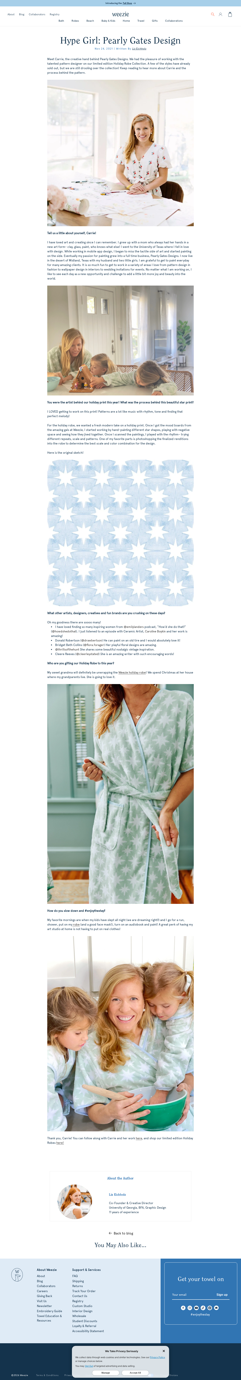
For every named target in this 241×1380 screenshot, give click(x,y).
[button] (213, 14)
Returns (77, 1286)
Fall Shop (127, 3)
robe (76, 924)
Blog (21, 14)
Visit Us (42, 1301)
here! (60, 1143)
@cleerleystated (87, 654)
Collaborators (37, 14)
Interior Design (82, 1311)
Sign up (222, 1294)
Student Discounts (84, 1321)
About (11, 14)
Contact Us (79, 1296)
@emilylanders (134, 627)
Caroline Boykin (155, 631)
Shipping (78, 1281)
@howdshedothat (64, 631)
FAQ (75, 1276)
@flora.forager (94, 645)
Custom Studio (82, 1306)
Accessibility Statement (88, 1331)
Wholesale (79, 1316)
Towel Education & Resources (49, 1318)
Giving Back (44, 1296)
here (139, 1138)
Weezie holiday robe (132, 672)
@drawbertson (91, 640)
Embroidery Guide (49, 1311)
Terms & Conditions (47, 1375)
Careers (42, 1291)
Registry (54, 14)
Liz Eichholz (139, 48)
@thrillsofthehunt (67, 649)
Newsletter (44, 1306)
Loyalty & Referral (84, 1326)
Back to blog (123, 1233)
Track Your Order (84, 1291)
